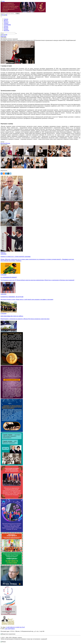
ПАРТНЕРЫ (7, 24)
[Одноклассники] (4, 173)
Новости (6, 22)
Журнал (6, 20)
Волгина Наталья (5, 143)
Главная (6, 19)
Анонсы (6, 23)
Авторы (6, 26)
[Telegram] (10, 173)
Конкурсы (3, 36)
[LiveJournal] (8, 173)
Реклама (6, 27)
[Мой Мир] (6, 173)
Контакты (6, 30)
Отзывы (6, 29)
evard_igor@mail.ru (10, 628)
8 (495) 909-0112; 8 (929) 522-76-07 (15, 627)
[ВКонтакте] (2, 173)
